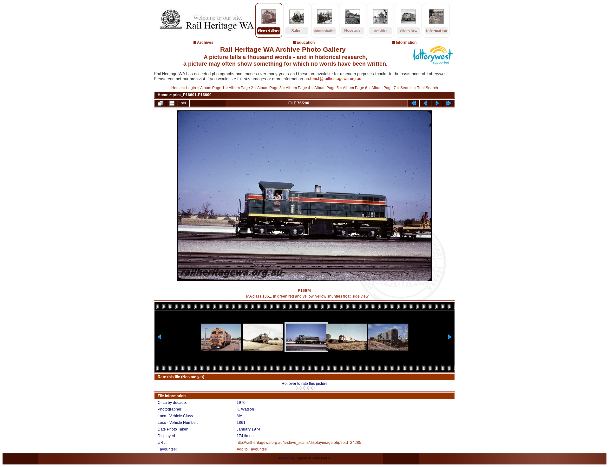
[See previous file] (425, 103)
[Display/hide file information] (172, 103)
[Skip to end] (449, 103)
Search (406, 88)
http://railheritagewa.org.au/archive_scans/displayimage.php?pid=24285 (299, 442)
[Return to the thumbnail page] (160, 103)
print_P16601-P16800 (192, 95)
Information (406, 42)
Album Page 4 (298, 88)
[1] (296, 388)
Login (191, 88)
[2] (300, 388)
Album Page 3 (269, 88)
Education (306, 42)
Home (176, 88)
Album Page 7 (383, 88)
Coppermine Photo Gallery (313, 458)
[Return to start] (413, 103)
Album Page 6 (355, 88)
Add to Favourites (252, 449)
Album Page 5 (326, 88)
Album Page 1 (212, 88)
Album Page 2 (241, 88)
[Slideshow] (183, 103)
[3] (305, 388)
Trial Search (427, 88)
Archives (205, 42)
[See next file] (437, 103)
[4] (309, 388)
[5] (313, 388)
